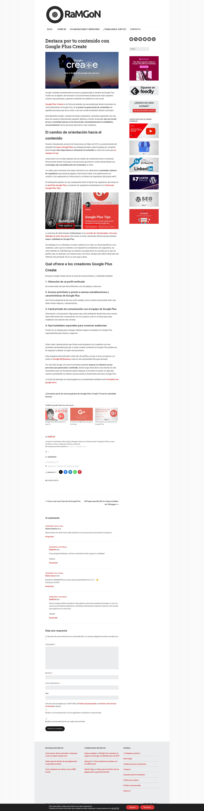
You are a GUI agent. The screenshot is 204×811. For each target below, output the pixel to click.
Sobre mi (126, 791)
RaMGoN (51, 437)
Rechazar (147, 807)
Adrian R (87, 761)
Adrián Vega (89, 769)
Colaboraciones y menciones (134, 764)
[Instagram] (145, 40)
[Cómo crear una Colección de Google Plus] (106, 414)
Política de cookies (131, 780)
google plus (52, 466)
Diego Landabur (90, 753)
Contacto (127, 769)
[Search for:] (139, 49)
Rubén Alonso (50, 576)
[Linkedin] (140, 40)
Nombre (49, 673)
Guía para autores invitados (134, 775)
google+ (76, 466)
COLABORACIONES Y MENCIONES (85, 29)
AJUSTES (115, 808)
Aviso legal (127, 759)
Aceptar (133, 807)
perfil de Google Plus (57, 185)
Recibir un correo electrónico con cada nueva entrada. (65, 721)
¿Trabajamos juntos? (131, 753)
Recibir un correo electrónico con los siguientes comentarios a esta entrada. (73, 713)
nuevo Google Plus (64, 147)
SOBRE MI (61, 29)
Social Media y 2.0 (52, 462)
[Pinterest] (149, 40)
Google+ (71, 446)
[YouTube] (154, 40)
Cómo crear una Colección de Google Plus (64, 501)
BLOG (49, 29)
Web (47, 693)
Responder (49, 537)
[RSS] (131, 40)
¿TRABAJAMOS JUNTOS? (114, 29)
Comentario (50, 644)
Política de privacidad (87, 704)
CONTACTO (135, 29)
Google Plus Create (54, 104)
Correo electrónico (52, 683)
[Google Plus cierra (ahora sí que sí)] (56, 414)
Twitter (77, 446)
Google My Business (62, 359)
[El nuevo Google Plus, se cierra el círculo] (81, 414)
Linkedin (84, 446)
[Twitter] (136, 40)
